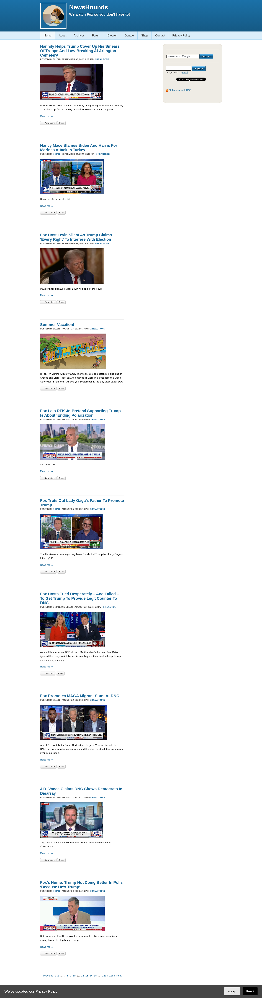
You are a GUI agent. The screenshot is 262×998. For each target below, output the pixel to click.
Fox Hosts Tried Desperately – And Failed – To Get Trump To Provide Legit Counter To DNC (79, 598)
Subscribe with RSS (180, 90)
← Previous (46, 975)
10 (74, 975)
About (62, 35)
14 (91, 975)
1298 (105, 975)
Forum (96, 35)
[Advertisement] (82, 132)
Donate (129, 35)
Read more (46, 116)
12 (82, 975)
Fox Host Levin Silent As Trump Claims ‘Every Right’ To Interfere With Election (76, 237)
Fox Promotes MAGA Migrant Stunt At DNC (79, 696)
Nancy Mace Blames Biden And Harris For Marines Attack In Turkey (78, 147)
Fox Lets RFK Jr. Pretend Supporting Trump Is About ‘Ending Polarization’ (80, 413)
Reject (250, 991)
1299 (112, 975)
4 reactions (97, 797)
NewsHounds (88, 7)
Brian (56, 154)
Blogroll (112, 35)
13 (86, 975)
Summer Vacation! (57, 324)
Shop (144, 35)
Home (48, 35)
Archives (79, 35)
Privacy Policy (181, 35)
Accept (232, 991)
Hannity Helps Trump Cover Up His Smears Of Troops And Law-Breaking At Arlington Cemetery (80, 50)
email (185, 72)
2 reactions (102, 59)
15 (95, 975)
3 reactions (103, 154)
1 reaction (109, 607)
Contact (160, 35)
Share (61, 123)
